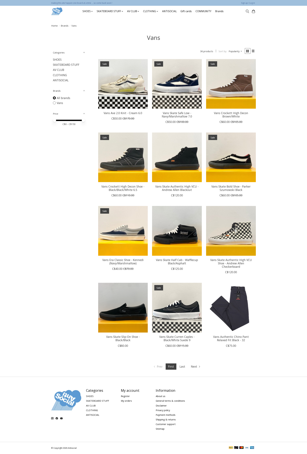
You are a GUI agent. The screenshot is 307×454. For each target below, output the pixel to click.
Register (125, 396)
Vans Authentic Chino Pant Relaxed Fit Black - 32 (231, 338)
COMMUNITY (203, 11)
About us (160, 396)
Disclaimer (161, 405)
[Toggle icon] (247, 11)
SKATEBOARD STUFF (66, 65)
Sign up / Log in (248, 3)
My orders (126, 400)
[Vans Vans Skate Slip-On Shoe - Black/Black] (123, 307)
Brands (219, 11)
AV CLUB (58, 70)
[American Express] (252, 448)
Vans (60, 103)
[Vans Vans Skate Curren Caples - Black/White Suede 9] (177, 307)
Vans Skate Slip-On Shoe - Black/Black (123, 338)
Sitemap (160, 428)
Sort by (222, 51)
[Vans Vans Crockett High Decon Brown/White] (231, 84)
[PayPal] (231, 448)
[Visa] (247, 448)
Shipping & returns (166, 419)
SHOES (57, 59)
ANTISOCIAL (169, 11)
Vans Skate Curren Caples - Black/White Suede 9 (177, 338)
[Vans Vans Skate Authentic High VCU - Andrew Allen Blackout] (177, 157)
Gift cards (186, 11)
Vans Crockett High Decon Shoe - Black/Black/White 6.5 (122, 188)
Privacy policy (163, 410)
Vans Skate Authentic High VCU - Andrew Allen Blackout (177, 188)
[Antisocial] (57, 11)
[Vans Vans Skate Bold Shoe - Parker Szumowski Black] (231, 157)
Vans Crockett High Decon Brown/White (231, 114)
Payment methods (165, 414)
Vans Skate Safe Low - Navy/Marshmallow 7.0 (177, 114)
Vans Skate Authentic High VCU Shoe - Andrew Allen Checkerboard (231, 263)
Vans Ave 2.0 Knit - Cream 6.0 (123, 113)
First (171, 366)
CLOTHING (60, 75)
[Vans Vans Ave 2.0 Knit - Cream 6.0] (123, 84)
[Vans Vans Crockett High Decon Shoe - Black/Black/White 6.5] (123, 157)
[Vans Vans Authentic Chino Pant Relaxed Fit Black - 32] (231, 307)
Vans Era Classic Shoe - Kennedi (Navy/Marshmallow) (123, 261)
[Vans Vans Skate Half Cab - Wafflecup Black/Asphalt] (177, 231)
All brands (63, 98)
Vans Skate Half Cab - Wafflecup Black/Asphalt (177, 261)
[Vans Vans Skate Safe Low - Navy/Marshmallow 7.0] (177, 84)
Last (182, 366)
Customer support (166, 424)
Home (54, 25)
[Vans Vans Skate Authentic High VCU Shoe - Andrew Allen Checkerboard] (231, 231)
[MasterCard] (241, 448)
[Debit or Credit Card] (236, 448)
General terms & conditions (170, 400)
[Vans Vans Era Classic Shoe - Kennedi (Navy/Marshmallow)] (123, 231)
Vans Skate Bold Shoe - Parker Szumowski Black (231, 188)
